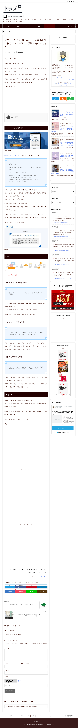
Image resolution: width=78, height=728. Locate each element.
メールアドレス (24, 663)
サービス (12, 31)
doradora (44, 577)
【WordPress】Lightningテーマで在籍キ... (62, 264)
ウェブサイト (8, 670)
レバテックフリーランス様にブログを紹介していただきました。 (66, 114)
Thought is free (50, 724)
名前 (6, 663)
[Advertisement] (32, 99)
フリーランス (31, 572)
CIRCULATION (35, 569)
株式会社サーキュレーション (13, 155)
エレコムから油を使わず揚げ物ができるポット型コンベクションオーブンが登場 (66, 144)
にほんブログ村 (63, 85)
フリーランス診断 (41, 572)
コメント (6, 648)
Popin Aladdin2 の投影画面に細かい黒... (62, 222)
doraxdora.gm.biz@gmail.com (59, 77)
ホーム (5, 31)
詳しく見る (71, 79)
